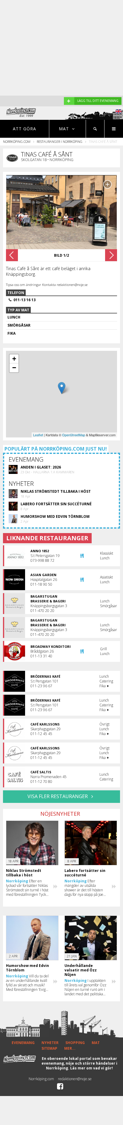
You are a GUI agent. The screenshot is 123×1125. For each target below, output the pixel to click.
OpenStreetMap (73, 434)
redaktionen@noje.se (75, 1078)
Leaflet (38, 434)
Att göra (24, 128)
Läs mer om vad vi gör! (91, 1068)
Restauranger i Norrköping (59, 141)
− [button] (14, 367)
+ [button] (14, 358)
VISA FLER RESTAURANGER (58, 796)
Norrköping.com (16, 141)
